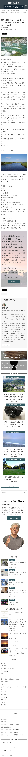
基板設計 (3, 705)
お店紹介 (3, 694)
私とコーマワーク (6, 663)
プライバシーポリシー (6, 755)
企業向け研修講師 (6, 727)
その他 (3, 702)
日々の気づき (4, 671)
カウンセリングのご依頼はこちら (10, 487)
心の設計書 (14, 2)
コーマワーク (4, 676)
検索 (24, 492)
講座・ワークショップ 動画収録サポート (12, 735)
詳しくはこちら (14, 518)
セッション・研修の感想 (8, 668)
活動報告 (3, 666)
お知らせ (3, 699)
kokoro (4, 294)
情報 (2, 673)
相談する (14, 281)
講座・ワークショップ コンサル (10, 732)
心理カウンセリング (6, 719)
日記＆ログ (4, 684)
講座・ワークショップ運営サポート (11, 729)
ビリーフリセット (6, 691)
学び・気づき (4, 681)
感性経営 (3, 721)
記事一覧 (6, 345)
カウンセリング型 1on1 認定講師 (10, 724)
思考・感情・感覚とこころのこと (11, 29)
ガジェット (4, 697)
